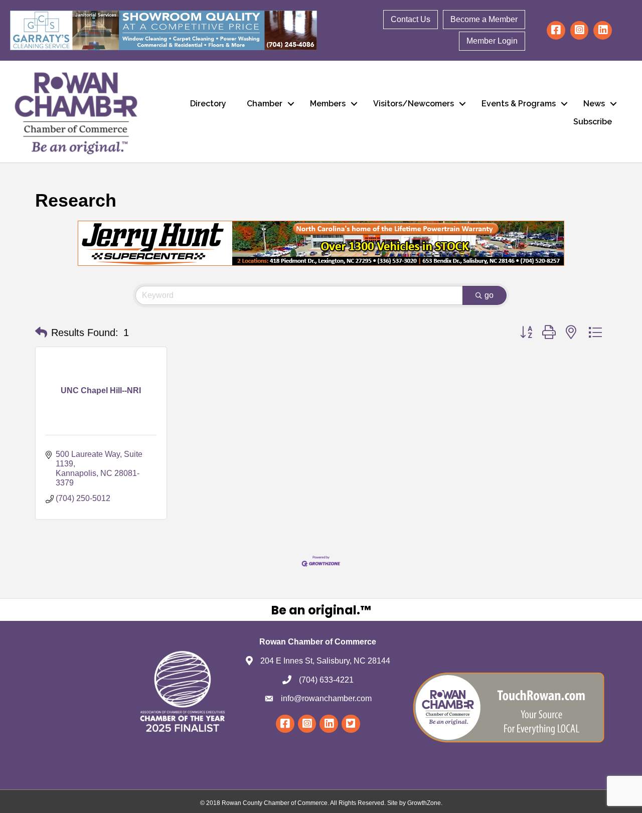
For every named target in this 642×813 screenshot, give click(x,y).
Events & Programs (519, 103)
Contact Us (410, 19)
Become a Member (484, 19)
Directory (208, 103)
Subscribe (592, 121)
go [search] (489, 295)
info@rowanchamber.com (326, 698)
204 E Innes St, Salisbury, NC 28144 (325, 661)
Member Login (492, 41)
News (594, 103)
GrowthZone (424, 802)
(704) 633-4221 (326, 680)
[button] (41, 332)
